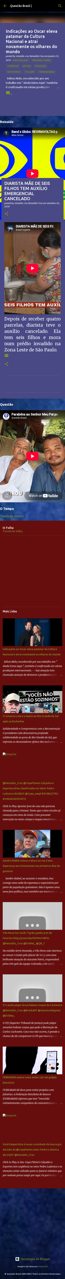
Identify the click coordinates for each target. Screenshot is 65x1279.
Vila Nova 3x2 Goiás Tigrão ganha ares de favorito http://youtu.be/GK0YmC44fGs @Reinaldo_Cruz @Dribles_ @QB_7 (27, 938)
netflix (27, 66)
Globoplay (13, 66)
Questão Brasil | (21, 5)
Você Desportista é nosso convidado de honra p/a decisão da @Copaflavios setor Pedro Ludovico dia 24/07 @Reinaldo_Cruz (32, 1149)
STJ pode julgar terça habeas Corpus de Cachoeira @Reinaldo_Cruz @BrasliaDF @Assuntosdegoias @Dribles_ (32, 1010)
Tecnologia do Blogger (35, 1259)
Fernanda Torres (41, 60)
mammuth (43, 1266)
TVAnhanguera (46, 72)
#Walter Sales (20, 60)
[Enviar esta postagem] (6, 357)
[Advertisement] (32, 571)
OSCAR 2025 (40, 66)
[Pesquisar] (60, 5)
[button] (6, 213)
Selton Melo (13, 72)
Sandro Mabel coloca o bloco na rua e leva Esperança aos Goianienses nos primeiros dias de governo (31, 866)
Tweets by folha (12, 531)
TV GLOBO (29, 72)
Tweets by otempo (12, 516)
